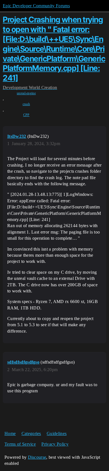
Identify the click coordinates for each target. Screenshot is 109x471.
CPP (26, 115)
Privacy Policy (54, 444)
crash (26, 104)
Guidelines (57, 433)
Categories (31, 433)
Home (10, 433)
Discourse (37, 457)
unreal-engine (26, 93)
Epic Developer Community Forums (36, 5)
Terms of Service (20, 444)
